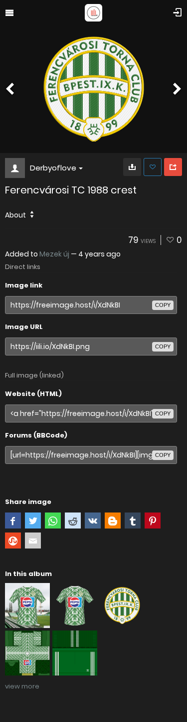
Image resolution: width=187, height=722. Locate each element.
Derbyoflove (53, 167)
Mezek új (54, 254)
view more (22, 686)
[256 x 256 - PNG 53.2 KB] (132, 167)
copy (163, 305)
